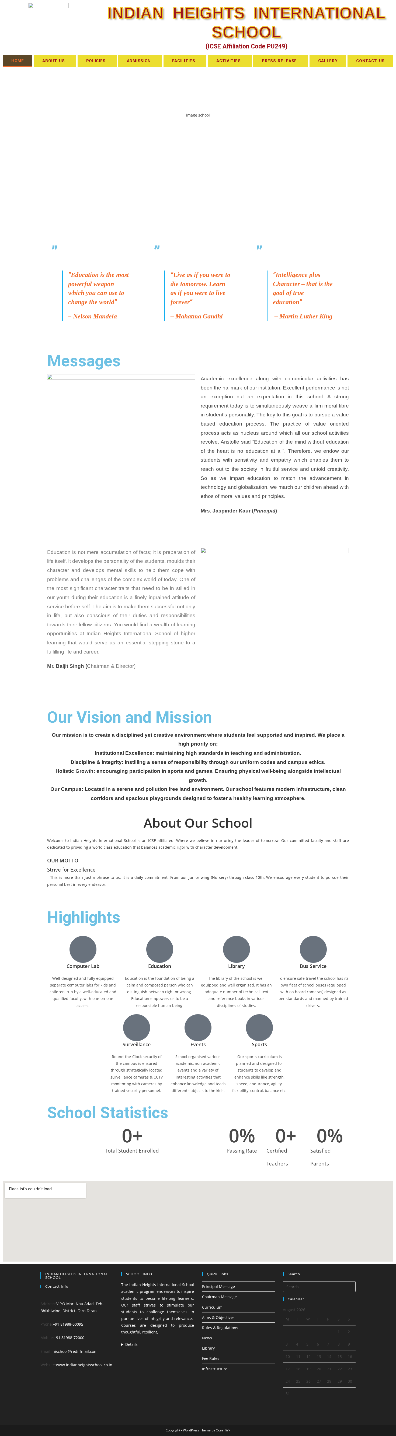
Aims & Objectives (218, 1317)
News (207, 1337)
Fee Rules (210, 1358)
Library (208, 1348)
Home (17, 60)
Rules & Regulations (220, 1327)
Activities (228, 60)
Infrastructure (214, 1368)
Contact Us (370, 60)
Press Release (279, 60)
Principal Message (218, 1286)
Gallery (328, 60)
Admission (139, 60)
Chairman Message (219, 1296)
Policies (96, 60)
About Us (53, 60)
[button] (55, 61)
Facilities (183, 60)
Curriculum (212, 1307)
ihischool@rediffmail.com (74, 1351)
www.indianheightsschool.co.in (84, 1364)
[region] (198, 153)
